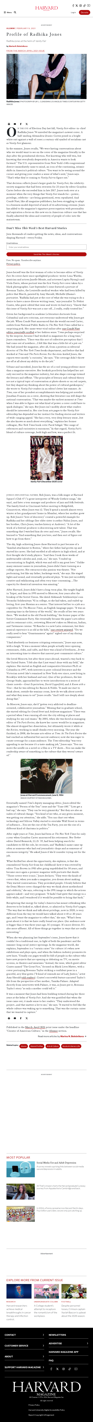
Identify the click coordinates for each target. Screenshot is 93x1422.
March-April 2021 (28, 51)
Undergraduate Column (46, 1302)
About (9, 1356)
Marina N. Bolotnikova (18, 46)
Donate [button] (84, 12)
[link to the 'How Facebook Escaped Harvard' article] (20, 1215)
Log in (73, 12)
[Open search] (15, 12)
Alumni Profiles (37, 1046)
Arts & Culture (53, 1046)
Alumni (10, 28)
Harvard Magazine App (63, 1352)
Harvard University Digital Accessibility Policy (46, 1410)
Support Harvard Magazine (23, 1367)
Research (11, 1302)
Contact (10, 1334)
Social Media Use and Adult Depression (56, 1162)
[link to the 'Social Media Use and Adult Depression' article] (20, 1170)
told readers (28, 977)
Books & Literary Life (71, 1046)
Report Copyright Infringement (41, 1415)
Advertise (55, 1343)
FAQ (51, 1360)
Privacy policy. (13, 263)
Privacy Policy (34, 1405)
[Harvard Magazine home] (46, 8)
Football (66, 1302)
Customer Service (16, 1345)
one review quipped (62, 629)
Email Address (12, 243)
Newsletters (57, 1334)
